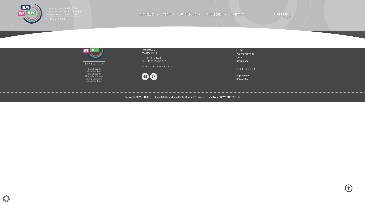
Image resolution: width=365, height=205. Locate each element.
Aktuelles (147, 14)
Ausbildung (188, 14)
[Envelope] (278, 14)
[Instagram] (286, 14)
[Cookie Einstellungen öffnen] (6, 201)
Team (167, 14)
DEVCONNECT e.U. (230, 97)
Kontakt (237, 14)
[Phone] (273, 14)
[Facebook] (282, 14)
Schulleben (214, 14)
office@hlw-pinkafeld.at (161, 66)
